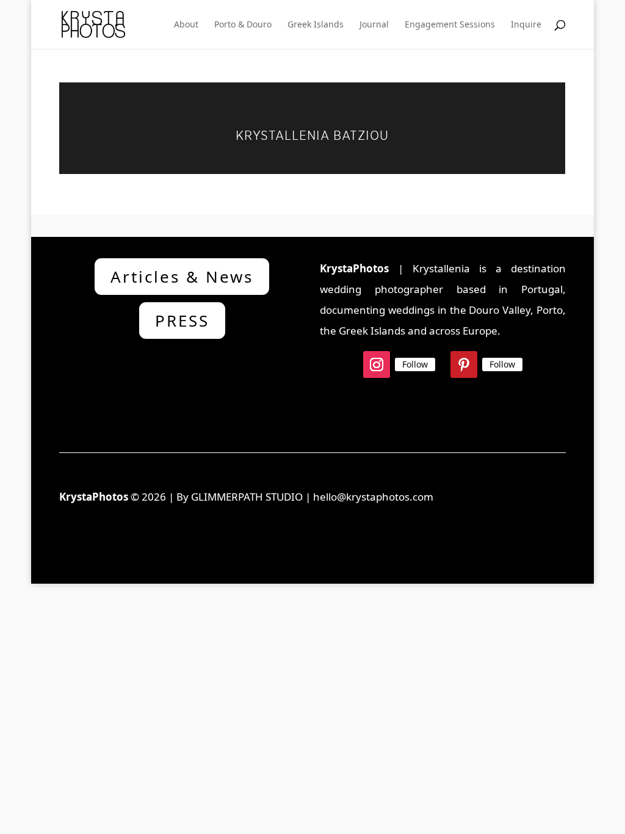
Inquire (526, 25)
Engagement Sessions (450, 25)
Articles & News (181, 277)
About (186, 25)
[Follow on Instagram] (376, 364)
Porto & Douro (243, 25)
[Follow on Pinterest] (463, 364)
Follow (415, 364)
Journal (374, 25)
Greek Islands (315, 25)
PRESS (182, 321)
